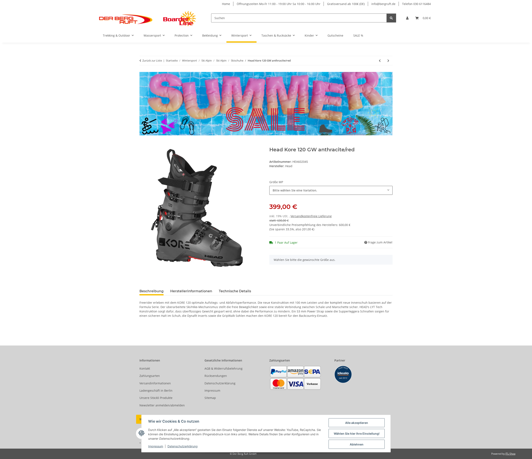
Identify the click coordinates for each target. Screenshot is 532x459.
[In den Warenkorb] (142, 144)
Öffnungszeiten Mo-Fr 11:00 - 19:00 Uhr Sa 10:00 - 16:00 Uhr (278, 4)
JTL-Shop (510, 453)
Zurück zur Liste (152, 60)
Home (226, 4)
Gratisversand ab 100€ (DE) (346, 4)
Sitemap (210, 398)
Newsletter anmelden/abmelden (162, 405)
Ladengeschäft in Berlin (155, 390)
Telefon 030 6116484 (416, 4)
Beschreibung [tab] (151, 291)
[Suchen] (391, 18)
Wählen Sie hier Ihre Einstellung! (356, 433)
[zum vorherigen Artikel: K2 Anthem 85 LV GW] (380, 60)
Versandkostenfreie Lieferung (311, 216)
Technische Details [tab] (235, 291)
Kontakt (144, 368)
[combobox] (331, 190)
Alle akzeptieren (356, 422)
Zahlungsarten (149, 376)
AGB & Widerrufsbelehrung (223, 368)
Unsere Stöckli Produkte (155, 398)
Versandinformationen (155, 383)
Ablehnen (356, 444)
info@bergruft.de (383, 4)
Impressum (155, 446)
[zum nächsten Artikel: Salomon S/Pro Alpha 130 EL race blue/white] (388, 60)
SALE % (358, 35)
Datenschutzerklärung (182, 446)
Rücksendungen (215, 376)
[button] (407, 18)
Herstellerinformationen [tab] (191, 291)
